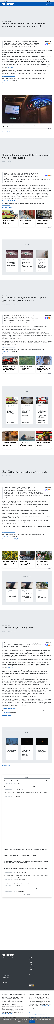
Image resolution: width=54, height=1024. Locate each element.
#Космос (9, 757)
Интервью (31, 957)
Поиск (30, 969)
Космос (5, 715)
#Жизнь (39, 600)
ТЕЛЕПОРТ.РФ (6, 80)
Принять (32, 1021)
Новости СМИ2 (6, 132)
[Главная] (8, 4)
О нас (30, 964)
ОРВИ (11, 207)
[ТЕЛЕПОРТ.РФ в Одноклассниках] (45, 1)
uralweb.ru (10, 667)
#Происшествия (10, 422)
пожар (13, 353)
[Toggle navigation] (50, 4)
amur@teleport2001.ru (7, 1013)
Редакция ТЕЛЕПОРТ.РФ (8, 76)
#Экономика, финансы (21, 872)
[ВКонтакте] (47, 44)
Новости (31, 954)
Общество (5, 207)
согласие (22, 1017)
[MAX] (45, 44)
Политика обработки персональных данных (38, 1014)
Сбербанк (17, 539)
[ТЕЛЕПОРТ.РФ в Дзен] (47, 1)
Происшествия (7, 353)
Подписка (31, 967)
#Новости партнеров (20, 879)
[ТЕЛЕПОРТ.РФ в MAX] (40, 1)
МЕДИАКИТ (5, 982)
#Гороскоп (19, 783)
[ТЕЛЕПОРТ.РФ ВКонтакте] (44, 1)
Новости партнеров (8, 539)
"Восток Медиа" (12, 67)
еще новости (27, 894)
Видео (30, 959)
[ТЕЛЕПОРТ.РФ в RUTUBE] (49, 1)
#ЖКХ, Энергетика (20, 857)
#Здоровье (9, 270)
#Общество (24, 270)
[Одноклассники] (49, 44)
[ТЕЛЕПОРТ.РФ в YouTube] (51, 1)
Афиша (30, 962)
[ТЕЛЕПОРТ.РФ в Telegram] (42, 1)
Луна (9, 715)
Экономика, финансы (8, 83)
